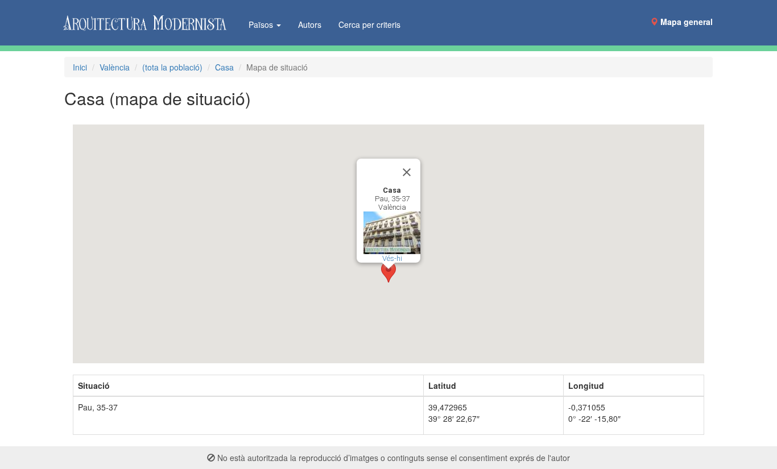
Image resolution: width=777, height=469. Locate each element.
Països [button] (262, 24)
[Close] (406, 172)
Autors (309, 24)
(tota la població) (172, 67)
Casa (224, 67)
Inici (80, 67)
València (115, 67)
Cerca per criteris (369, 24)
